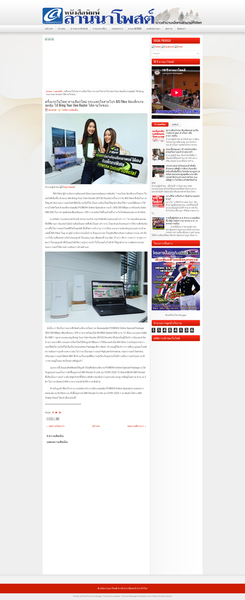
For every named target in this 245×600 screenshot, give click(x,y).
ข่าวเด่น (61, 28)
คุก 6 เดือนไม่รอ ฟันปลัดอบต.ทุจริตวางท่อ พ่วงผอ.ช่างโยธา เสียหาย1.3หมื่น (182, 133)
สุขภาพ (168, 28)
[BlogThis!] (51, 418)
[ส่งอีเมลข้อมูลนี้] (48, 418)
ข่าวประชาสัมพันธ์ (79, 28)
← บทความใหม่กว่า (55, 426)
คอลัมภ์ (175, 124)
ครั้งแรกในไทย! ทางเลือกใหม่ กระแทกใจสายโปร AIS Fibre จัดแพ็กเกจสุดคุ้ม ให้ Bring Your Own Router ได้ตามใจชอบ (94, 103)
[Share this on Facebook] (53, 412)
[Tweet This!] (56, 412)
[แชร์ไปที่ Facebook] (57, 418)
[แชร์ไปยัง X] (54, 418)
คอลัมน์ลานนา (153, 28)
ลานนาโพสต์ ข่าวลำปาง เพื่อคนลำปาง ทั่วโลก (126, 588)
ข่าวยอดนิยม (160, 124)
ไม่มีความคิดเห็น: (70, 110)
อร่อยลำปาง (117, 28)
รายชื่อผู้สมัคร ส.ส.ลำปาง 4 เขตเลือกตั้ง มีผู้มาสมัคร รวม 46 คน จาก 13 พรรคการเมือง (183, 221)
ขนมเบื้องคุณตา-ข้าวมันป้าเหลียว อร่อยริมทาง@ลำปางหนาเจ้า (181, 150)
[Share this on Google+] (60, 412)
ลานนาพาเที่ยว (100, 28)
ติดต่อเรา (181, 28)
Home (49, 91)
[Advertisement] (96, 64)
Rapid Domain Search (162, 596)
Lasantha (116, 596)
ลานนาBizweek (135, 28)
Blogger (182, 315)
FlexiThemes (88, 596)
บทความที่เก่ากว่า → (136, 426)
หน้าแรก (49, 28)
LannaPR (58, 91)
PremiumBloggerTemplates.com (136, 596)
